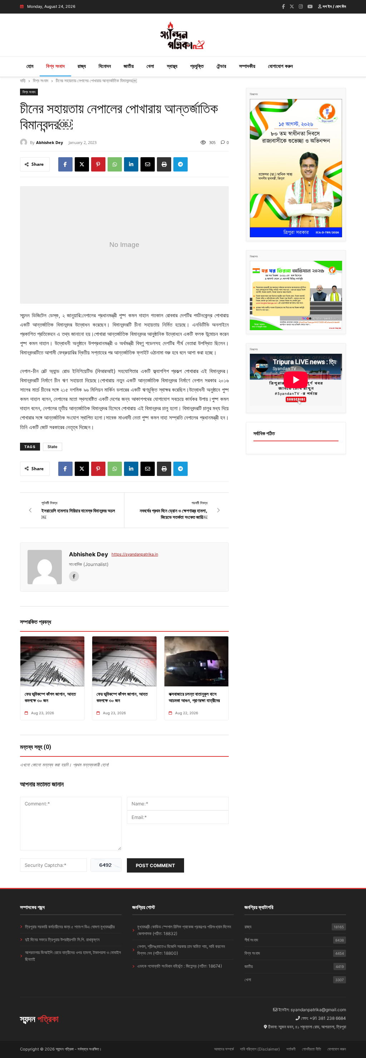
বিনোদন (105, 66)
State (53, 446)
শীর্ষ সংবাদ (294, 940)
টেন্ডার (221, 66)
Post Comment (155, 865)
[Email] (147, 164)
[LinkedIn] (131, 164)
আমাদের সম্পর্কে (224, 1049)
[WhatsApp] (115, 164)
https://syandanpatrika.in (135, 554)
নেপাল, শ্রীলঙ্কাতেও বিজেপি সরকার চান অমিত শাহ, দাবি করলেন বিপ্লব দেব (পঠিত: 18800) (181, 950)
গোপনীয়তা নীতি (311, 1049)
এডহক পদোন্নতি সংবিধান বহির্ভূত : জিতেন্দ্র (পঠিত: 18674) (179, 966)
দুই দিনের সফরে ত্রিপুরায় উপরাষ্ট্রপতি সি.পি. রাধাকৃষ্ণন (62, 939)
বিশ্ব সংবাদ (55, 66)
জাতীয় (129, 66)
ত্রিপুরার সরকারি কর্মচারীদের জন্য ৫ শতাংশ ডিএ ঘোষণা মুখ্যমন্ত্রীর (70, 926)
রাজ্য (82, 66)
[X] (82, 164)
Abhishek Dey (49, 142)
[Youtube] (310, 6)
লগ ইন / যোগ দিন (334, 6)
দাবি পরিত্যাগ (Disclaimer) (260, 1049)
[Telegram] (180, 164)
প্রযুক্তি (197, 66)
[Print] (164, 164)
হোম (29, 66)
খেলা (150, 66)
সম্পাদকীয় (247, 66)
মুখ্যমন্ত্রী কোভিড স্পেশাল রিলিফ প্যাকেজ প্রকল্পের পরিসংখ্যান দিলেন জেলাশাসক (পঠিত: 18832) (184, 930)
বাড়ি (22, 81)
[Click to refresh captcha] (106, 865)
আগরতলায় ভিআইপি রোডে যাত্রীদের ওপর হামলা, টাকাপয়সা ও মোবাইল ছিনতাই (73, 956)
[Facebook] (283, 6)
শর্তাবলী (291, 1049)
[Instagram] (301, 6)
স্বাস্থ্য (172, 66)
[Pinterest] (98, 164)
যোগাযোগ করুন (280, 66)
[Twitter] (292, 6)
